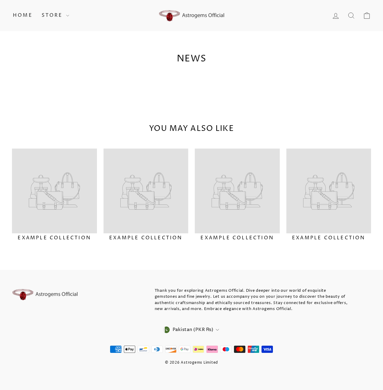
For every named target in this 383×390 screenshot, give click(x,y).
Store (53, 15)
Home (23, 15)
